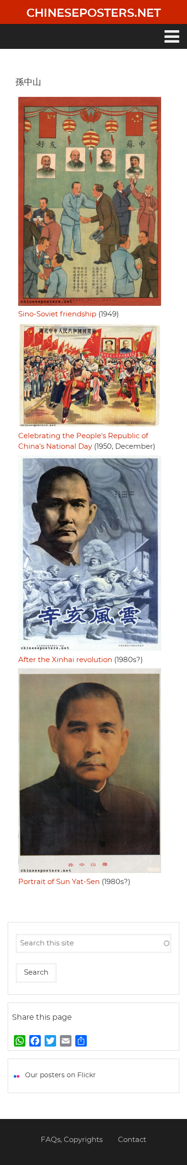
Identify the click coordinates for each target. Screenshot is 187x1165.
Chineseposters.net (93, 13)
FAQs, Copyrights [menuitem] (72, 1139)
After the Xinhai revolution (65, 660)
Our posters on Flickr (60, 1075)
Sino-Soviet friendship (57, 314)
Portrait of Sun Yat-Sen (59, 881)
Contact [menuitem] (132, 1139)
